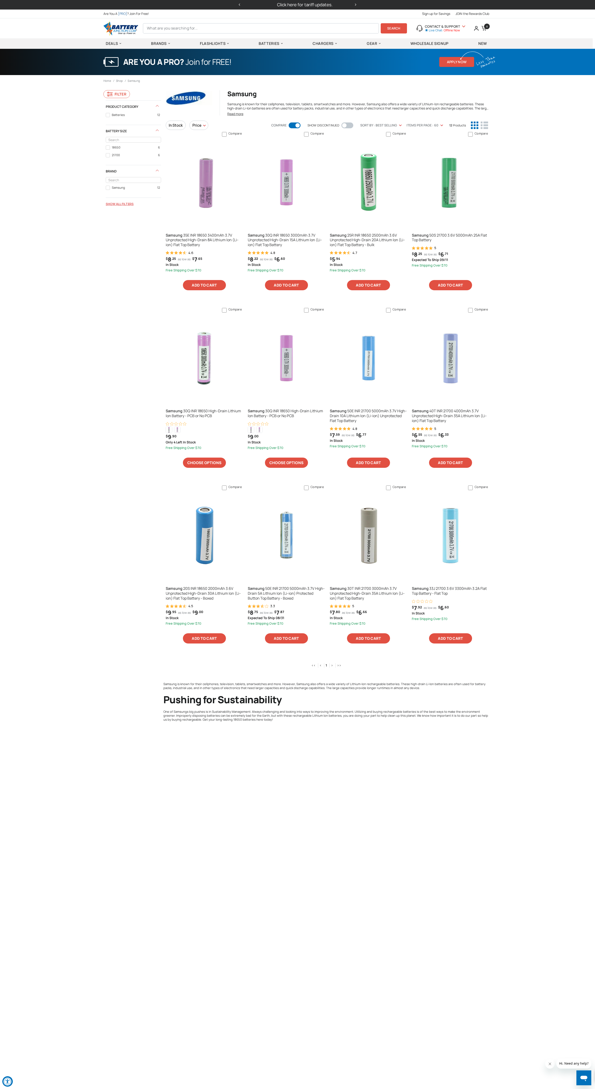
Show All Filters (120, 203)
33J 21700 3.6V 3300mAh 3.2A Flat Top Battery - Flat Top (449, 591)
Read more (235, 114)
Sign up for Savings (436, 13)
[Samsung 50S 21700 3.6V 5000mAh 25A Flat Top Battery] (450, 182)
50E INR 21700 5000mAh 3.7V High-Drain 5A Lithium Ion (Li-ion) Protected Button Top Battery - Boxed (286, 593)
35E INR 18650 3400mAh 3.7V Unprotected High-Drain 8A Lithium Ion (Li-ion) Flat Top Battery (202, 240)
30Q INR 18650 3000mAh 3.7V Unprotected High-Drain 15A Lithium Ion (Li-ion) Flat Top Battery (285, 240)
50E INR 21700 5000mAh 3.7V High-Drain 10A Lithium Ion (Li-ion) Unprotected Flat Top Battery (368, 416)
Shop (119, 81)
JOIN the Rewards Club (472, 13)
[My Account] (476, 28)
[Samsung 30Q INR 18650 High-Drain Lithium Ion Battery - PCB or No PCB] (204, 358)
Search (393, 28)
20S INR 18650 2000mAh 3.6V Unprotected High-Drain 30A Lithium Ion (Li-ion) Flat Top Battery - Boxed (203, 593)
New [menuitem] (482, 43)
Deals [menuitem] (112, 43)
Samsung (134, 81)
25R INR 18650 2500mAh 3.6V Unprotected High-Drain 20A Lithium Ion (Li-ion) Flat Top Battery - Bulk (367, 240)
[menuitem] (127, 13)
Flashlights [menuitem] (212, 43)
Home (107, 81)
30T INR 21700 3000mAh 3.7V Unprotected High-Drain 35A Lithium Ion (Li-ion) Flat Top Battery (367, 593)
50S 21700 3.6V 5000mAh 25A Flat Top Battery (449, 238)
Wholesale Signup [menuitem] (429, 43)
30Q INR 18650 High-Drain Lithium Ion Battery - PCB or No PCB (203, 413)
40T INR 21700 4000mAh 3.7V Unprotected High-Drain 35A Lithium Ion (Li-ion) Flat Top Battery (449, 416)
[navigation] (133, 153)
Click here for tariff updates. (297, 5)
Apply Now (457, 61)
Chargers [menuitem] (323, 43)
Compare (235, 133)
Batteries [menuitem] (269, 43)
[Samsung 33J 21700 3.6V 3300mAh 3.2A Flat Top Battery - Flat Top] (450, 535)
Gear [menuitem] (372, 43)
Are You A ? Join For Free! (126, 13)
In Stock (176, 125)
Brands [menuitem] (159, 43)
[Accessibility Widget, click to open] (7, 1081)
